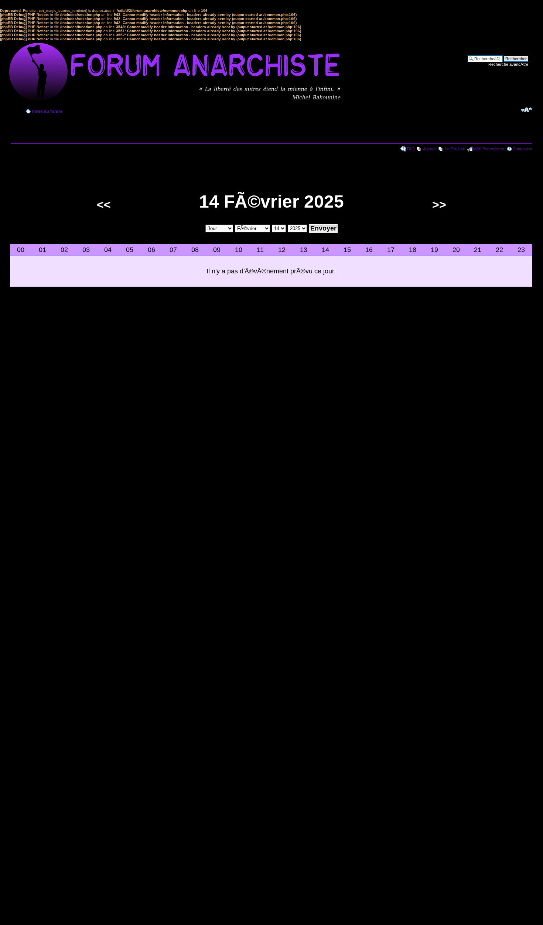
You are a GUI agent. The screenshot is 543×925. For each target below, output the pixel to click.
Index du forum (47, 111)
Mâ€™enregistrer (489, 149)
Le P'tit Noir (455, 149)
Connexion (522, 149)
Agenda (430, 149)
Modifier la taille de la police (526, 109)
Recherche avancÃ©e (508, 64)
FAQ (411, 149)
